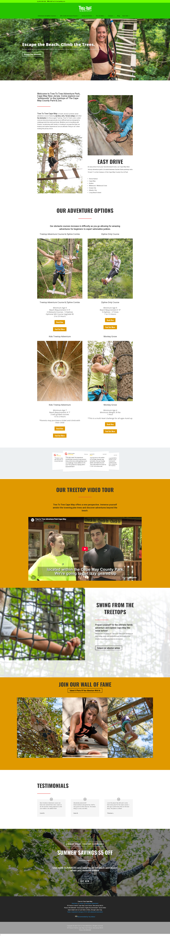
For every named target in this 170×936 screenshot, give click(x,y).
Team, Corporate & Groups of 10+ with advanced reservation (85, 912)
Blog (118, 16)
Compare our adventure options (108, 648)
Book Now (59, 322)
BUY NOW (85, 881)
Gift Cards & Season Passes (69, 16)
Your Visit (125, 16)
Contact (81, 903)
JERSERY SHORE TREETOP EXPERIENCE (85, 844)
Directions (75, 903)
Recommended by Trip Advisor (86, 917)
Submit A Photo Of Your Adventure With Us (85, 690)
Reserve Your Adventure (32, 54)
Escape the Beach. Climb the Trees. (58, 44)
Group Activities (87, 16)
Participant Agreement (91, 903)
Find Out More (60, 329)
